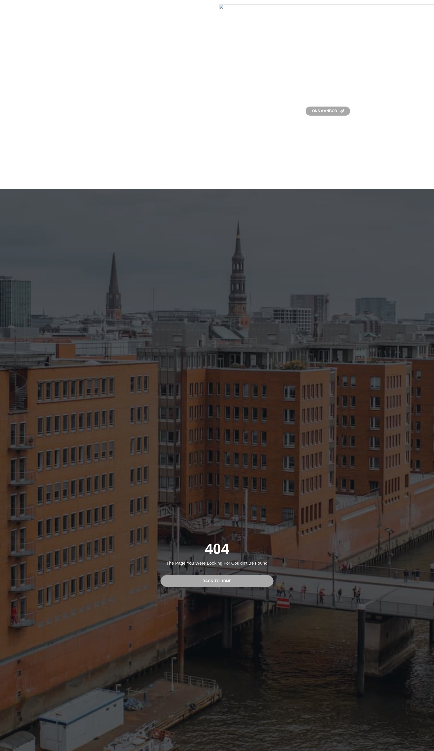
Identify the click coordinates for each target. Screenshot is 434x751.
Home (77, 111)
